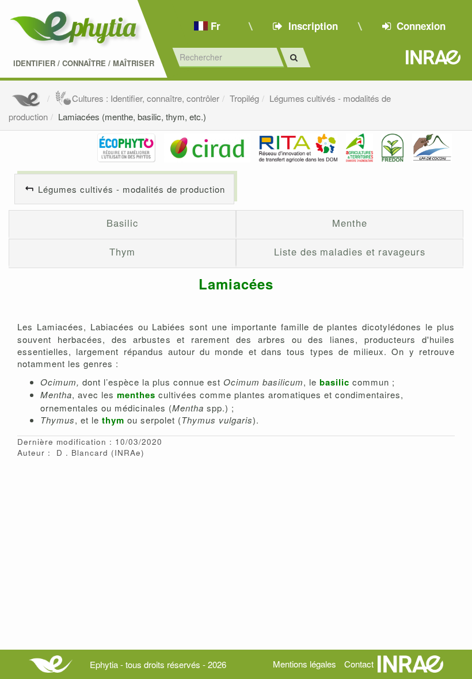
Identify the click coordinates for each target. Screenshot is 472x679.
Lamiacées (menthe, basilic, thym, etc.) (132, 116)
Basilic (122, 223)
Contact (359, 664)
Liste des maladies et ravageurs (349, 251)
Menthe (349, 223)
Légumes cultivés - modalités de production (131, 189)
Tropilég (244, 98)
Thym (122, 251)
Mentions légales (304, 664)
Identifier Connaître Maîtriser (83, 63)
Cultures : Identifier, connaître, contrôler (145, 98)
